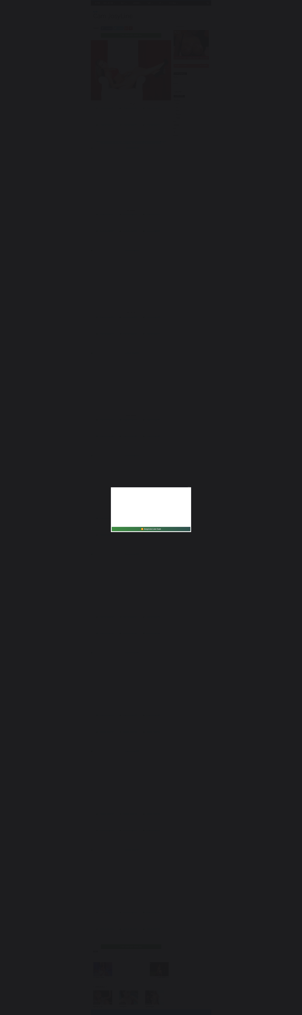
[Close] (189, 488)
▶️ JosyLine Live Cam (151, 529)
